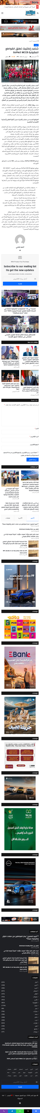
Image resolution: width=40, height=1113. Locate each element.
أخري (36, 985)
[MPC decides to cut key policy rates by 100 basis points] (33, 553)
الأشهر (32, 518)
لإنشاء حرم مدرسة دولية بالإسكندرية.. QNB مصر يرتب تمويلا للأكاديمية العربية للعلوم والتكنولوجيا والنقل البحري (10, 506)
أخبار (36, 982)
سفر (36, 1008)
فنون (36, 1026)
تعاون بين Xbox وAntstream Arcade (29, 529)
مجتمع (35, 1029)
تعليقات (8, 518)
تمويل (35, 1005)
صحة (36, 1014)
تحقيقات (35, 997)
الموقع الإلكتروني (34, 444)
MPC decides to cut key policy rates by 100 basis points (15, 552)
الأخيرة (20, 518)
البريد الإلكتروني (34, 436)
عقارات (35, 1023)
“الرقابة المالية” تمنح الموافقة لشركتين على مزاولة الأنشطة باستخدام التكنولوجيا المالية (10, 363)
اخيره (30, 41)
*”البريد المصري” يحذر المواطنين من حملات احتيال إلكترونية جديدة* (20, 524)
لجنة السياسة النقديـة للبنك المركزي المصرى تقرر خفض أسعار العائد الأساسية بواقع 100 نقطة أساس (15, 543)
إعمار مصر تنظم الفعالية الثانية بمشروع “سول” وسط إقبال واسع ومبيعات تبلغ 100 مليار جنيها (10, 386)
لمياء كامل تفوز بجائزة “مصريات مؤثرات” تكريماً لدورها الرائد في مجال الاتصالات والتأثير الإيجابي (21, 535)
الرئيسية (35, 41)
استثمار (35, 991)
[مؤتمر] (30, 13)
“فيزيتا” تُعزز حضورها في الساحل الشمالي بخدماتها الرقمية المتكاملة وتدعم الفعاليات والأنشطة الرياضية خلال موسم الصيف (11, 492)
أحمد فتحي (33, 56)
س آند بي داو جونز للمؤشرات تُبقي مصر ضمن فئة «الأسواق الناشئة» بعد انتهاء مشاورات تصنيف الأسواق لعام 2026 (30, 506)
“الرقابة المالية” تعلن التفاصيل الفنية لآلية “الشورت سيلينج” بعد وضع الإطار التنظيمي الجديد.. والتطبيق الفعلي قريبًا (30, 360)
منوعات (35, 1031)
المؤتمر (9, 1095)
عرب (36, 1020)
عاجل (36, 1017)
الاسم (37, 428)
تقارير (35, 999)
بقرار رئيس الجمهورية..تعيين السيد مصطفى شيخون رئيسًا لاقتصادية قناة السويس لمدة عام (30, 390)
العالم (36, 994)
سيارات (35, 1011)
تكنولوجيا (35, 1002)
